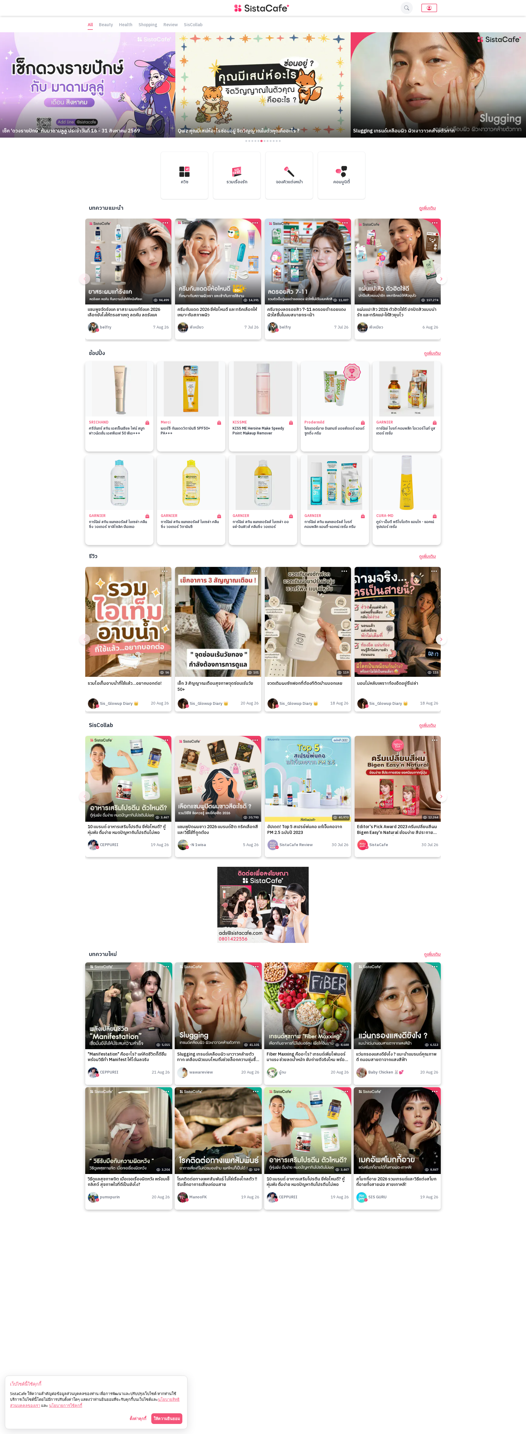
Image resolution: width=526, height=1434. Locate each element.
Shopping (148, 25)
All (90, 25)
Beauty (106, 25)
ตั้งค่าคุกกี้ (138, 1418)
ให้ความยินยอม (167, 1418)
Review (170, 25)
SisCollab (193, 25)
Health (125, 25)
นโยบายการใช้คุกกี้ (65, 1405)
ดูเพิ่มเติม (427, 208)
